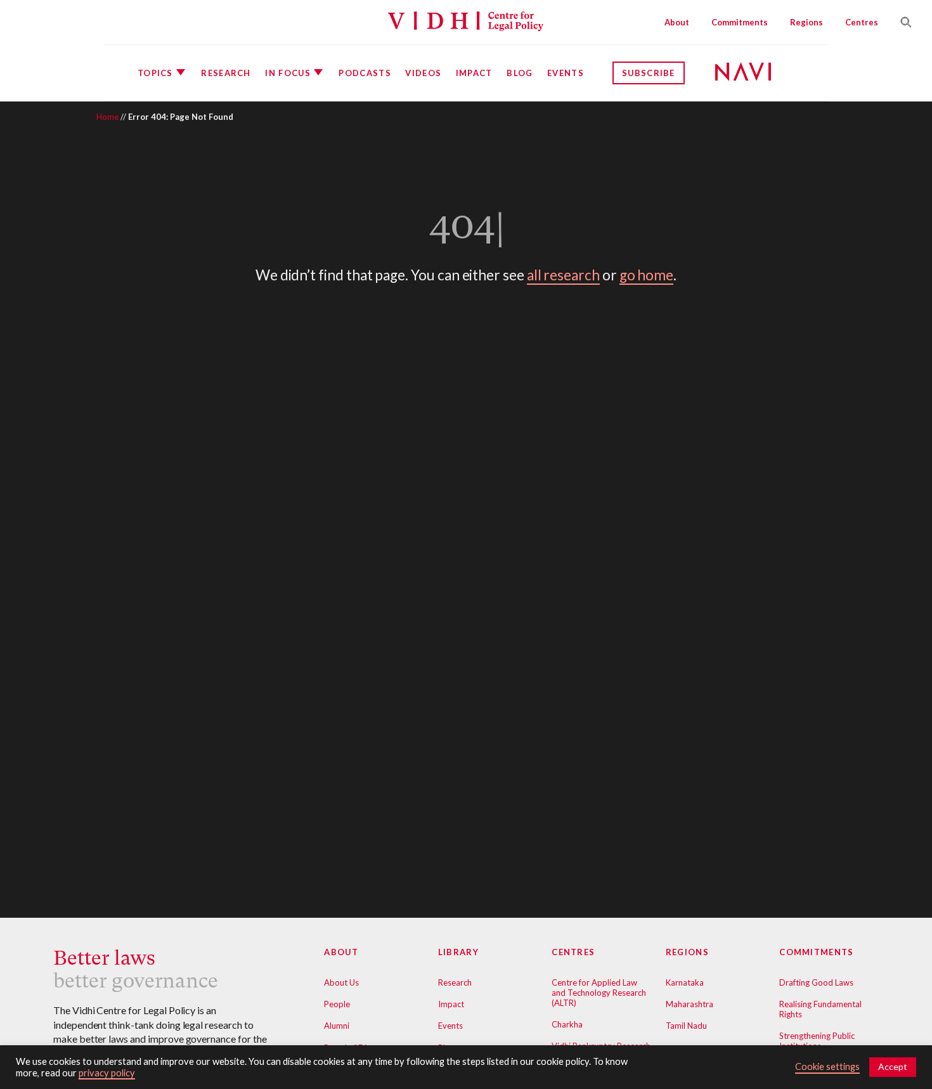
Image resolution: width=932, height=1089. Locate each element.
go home (646, 275)
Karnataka (685, 982)
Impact (474, 73)
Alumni (336, 1026)
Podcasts (365, 73)
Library (458, 952)
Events (565, 73)
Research (225, 73)
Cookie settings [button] (827, 1066)
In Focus (287, 73)
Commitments (739, 22)
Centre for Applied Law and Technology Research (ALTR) (599, 992)
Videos (423, 73)
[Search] (901, 22)
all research (563, 275)
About (676, 22)
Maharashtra (689, 1004)
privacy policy (107, 1072)
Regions (806, 22)
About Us (341, 982)
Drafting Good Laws (816, 982)
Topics (155, 73)
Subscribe (648, 73)
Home (107, 117)
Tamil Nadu (686, 1026)
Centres (861, 22)
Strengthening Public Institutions (817, 1041)
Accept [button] (892, 1066)
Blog (520, 73)
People (337, 1004)
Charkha (567, 1024)
